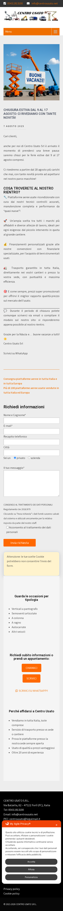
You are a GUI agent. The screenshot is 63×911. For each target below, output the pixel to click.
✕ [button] (56, 824)
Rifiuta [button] (31, 869)
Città (6, 447)
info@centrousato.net (44, 3)
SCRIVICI (31, 678)
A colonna (18, 618)
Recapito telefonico (15, 436)
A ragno (16, 622)
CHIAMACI (31, 668)
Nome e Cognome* (15, 415)
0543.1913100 (15, 3)
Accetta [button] (31, 861)
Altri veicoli (18, 632)
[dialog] (31, 852)
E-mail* (8, 426)
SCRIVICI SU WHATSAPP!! (33, 691)
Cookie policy (11, 893)
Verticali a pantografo (25, 609)
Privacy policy (12, 889)
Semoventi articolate (24, 613)
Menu (8, 31)
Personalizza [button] (31, 877)
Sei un (7, 458)
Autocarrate (19, 627)
